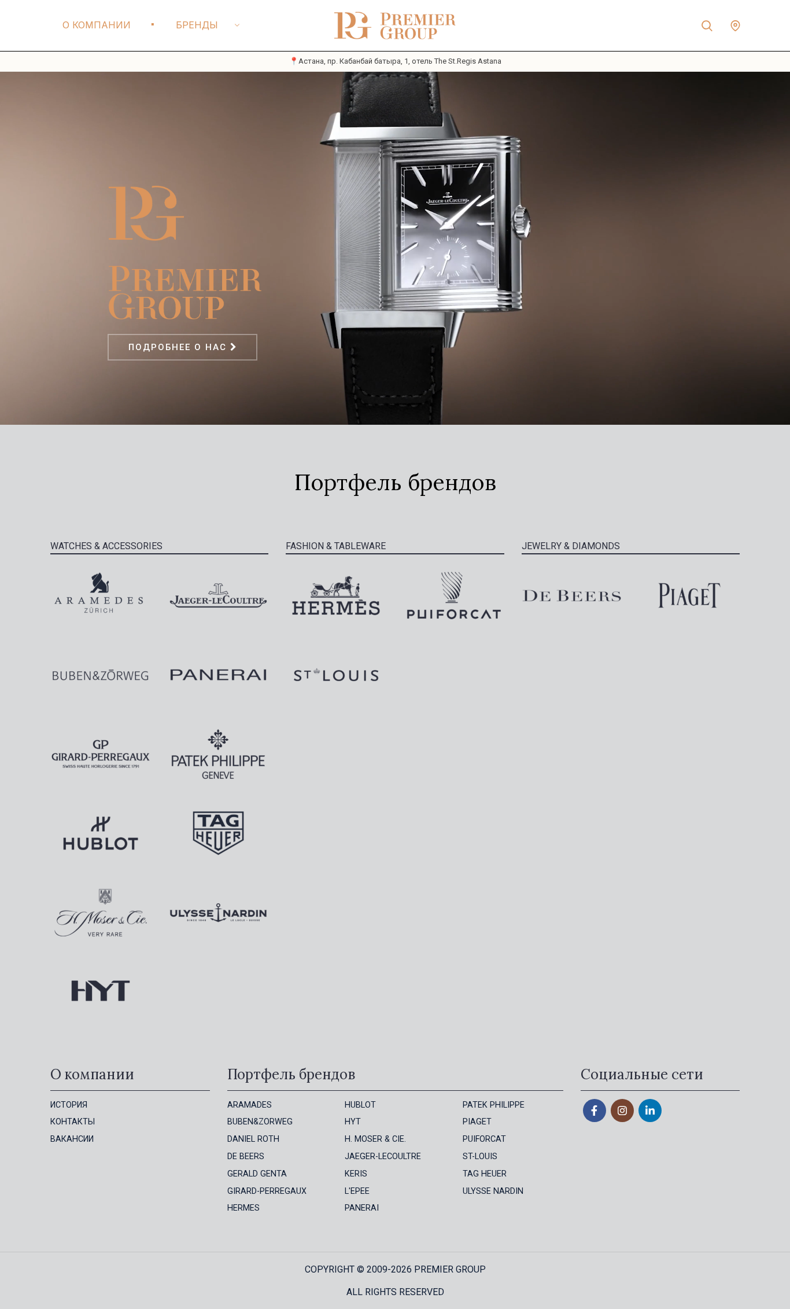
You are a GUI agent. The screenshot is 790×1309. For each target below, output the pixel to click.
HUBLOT (360, 1105)
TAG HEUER (485, 1174)
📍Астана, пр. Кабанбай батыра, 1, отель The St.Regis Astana (395, 61)
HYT (353, 1122)
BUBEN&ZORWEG (260, 1122)
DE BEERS (245, 1156)
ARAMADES (249, 1105)
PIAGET (477, 1122)
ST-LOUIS (480, 1156)
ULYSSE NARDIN (493, 1191)
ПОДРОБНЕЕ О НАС (179, 347)
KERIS (356, 1174)
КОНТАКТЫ (72, 1122)
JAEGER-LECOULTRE (383, 1156)
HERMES (243, 1208)
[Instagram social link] (622, 1110)
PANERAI (362, 1208)
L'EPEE (357, 1191)
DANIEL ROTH (253, 1139)
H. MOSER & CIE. (375, 1139)
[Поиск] (707, 25)
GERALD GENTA (257, 1174)
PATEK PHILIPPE (494, 1105)
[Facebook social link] (594, 1110)
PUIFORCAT (484, 1139)
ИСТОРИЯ (68, 1105)
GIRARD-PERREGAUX (267, 1191)
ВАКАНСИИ (72, 1139)
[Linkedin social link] (650, 1110)
